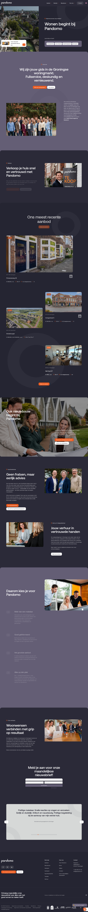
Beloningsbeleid (36, 907)
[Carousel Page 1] (31, 834)
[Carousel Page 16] (47, 834)
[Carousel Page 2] (32, 834)
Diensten (55, 3)
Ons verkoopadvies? (25, 189)
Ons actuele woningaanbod (9, 871)
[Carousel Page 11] (42, 834)
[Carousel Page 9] (40, 834)
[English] (86, 3)
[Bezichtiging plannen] (71, 276)
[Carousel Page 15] (46, 834)
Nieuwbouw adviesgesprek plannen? (64, 439)
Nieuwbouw (63, 3)
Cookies (27, 906)
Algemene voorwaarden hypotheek (22, 907)
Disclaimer (33, 906)
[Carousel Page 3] (33, 834)
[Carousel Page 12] (43, 834)
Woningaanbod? (50, 43)
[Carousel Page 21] (53, 834)
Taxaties (47, 876)
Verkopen (47, 868)
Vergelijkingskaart (5, 909)
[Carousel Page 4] (34, 834)
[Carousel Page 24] (56, 834)
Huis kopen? (75, 43)
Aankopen (47, 871)
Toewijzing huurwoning (6, 907)
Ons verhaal (51, 87)
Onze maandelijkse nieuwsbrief (63, 874)
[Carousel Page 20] (52, 834)
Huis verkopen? (58, 43)
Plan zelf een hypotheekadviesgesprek (16, 508)
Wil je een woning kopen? (39, 87)
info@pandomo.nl (78, 871)
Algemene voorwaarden (17, 906)
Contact (80, 3)
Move (60, 865)
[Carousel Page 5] (35, 834)
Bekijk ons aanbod (44, 226)
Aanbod (48, 3)
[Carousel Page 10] (41, 834)
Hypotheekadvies (49, 873)
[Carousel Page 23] (55, 834)
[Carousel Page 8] (39, 834)
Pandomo (7, 906)
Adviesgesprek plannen (13, 189)
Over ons (71, 3)
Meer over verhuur (56, 554)
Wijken (60, 868)
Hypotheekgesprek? (67, 43)
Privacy (39, 906)
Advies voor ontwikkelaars (62, 443)
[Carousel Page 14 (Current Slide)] (45, 834)
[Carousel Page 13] (44, 834)
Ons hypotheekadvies (12, 505)
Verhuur (46, 879)
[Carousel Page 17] (48, 834)
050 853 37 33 (78, 869)
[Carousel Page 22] (54, 834)
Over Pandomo (62, 862)
